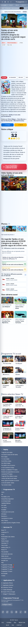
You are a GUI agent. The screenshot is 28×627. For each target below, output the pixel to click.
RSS (15, 622)
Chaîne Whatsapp (7, 589)
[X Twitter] (7, 612)
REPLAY (17, 5)
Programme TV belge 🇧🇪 (7, 564)
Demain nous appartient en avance (10, 472)
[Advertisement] (14, 61)
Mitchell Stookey (19, 120)
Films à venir (4, 545)
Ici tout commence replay (7, 467)
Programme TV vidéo (6, 569)
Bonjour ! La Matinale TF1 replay (9, 469)
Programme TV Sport (6, 571)
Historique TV (4, 543)
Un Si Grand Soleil (5, 501)
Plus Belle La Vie (5, 496)
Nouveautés (4, 573)
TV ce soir (7, 8)
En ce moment (15, 8)
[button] (25, 612)
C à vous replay (5, 459)
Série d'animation (11, 42)
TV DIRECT (10, 5)
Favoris (21, 124)
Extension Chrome (7, 587)
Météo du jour (4, 556)
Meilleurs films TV (5, 547)
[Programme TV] (2, 12)
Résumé (4, 77)
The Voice (4, 507)
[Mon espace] (5, 2)
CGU (2, 622)
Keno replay (4, 456)
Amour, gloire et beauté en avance (10, 480)
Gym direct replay (5, 463)
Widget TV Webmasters (9, 594)
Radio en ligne (5, 541)
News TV (3, 530)
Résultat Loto (4, 560)
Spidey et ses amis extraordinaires (13, 11)
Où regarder (12, 77)
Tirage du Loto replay (6, 452)
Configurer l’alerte (6, 604)
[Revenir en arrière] (11, 2)
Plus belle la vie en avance (8, 465)
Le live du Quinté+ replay (7, 482)
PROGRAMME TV (4, 5)
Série (3, 42)
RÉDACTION (22, 622)
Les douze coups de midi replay (9, 454)
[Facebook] (2, 612)
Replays (21, 77)
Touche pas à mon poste (7, 511)
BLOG (7, 625)
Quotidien (3, 509)
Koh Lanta (3, 505)
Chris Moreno (21, 119)
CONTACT (19, 625)
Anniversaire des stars (7, 554)
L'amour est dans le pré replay (9, 478)
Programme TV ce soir (11, 354)
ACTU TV (24, 5)
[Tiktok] (20, 612)
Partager (8, 124)
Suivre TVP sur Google (9, 591)
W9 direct (3, 514)
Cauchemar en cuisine (7, 518)
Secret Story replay (6, 461)
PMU (2, 562)
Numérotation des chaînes (8, 536)
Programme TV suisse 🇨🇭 (7, 567)
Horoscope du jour (6, 558)
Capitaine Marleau (5, 503)
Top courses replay (6, 485)
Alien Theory (4, 520)
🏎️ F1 (21, 8)
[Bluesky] (11, 612)
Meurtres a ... (4, 516)
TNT (3, 8)
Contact (3, 575)
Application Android (8, 585)
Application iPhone (8, 583)
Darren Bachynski (6, 120)
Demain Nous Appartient (7, 498)
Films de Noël (4, 551)
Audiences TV (5, 532)
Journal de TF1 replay (6, 474)
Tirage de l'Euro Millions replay (9, 476)
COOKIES (9, 622)
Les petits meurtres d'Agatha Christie (10, 522)
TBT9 (2, 492)
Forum (2, 534)
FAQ (13, 625)
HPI (2, 494)
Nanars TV (4, 549)
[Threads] (16, 612)
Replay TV (4, 538)
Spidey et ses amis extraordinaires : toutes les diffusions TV (13, 258)
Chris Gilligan (12, 119)
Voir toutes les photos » (7, 234)
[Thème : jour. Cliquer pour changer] (8, 2)
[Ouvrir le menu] (2, 2)
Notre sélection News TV (12, 394)
